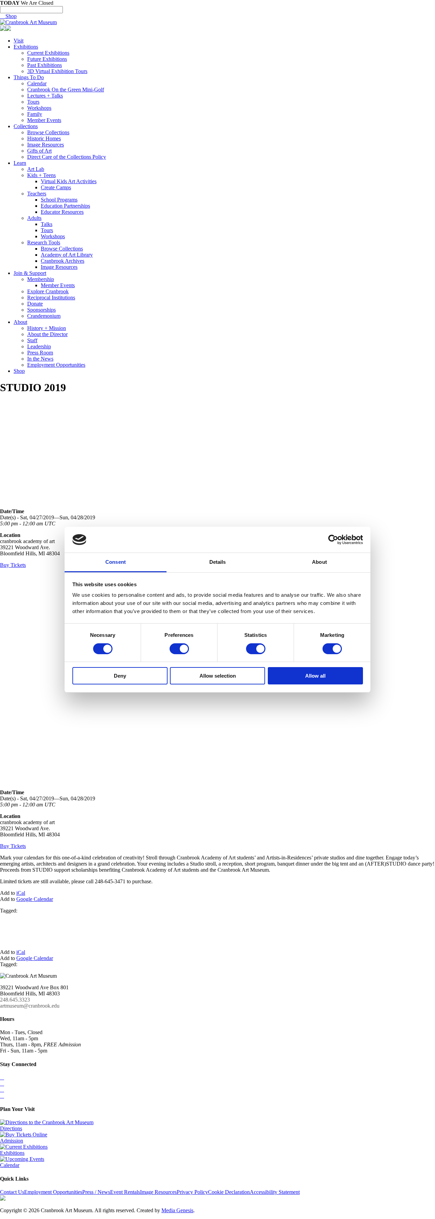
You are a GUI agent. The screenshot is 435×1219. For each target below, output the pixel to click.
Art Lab (35, 169)
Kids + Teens (41, 175)
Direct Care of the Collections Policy (66, 157)
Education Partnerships (65, 206)
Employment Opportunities (56, 365)
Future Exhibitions (47, 59)
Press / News (96, 1192)
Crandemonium (43, 316)
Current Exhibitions (48, 53)
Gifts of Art (39, 151)
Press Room (40, 352)
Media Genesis (177, 1210)
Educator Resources (62, 212)
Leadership (39, 346)
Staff (32, 340)
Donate (35, 304)
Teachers (36, 193)
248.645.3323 (15, 1000)
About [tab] (319, 562)
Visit (18, 40)
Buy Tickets (13, 565)
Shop (8, 16)
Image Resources (45, 144)
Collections (26, 126)
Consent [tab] (115, 562)
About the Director (47, 334)
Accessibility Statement (275, 1192)
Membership (40, 279)
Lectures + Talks (45, 96)
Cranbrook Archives (62, 261)
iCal (20, 893)
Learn (20, 163)
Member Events (44, 120)
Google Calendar (34, 899)
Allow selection (217, 676)
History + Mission (46, 328)
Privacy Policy (192, 1192)
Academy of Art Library (67, 255)
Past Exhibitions (44, 65)
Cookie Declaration (229, 1192)
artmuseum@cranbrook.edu (29, 1006)
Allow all (315, 676)
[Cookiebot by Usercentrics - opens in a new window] (333, 540)
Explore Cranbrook (48, 291)
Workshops (39, 108)
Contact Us (12, 1192)
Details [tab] (217, 562)
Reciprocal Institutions (51, 297)
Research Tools (43, 242)
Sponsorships (41, 310)
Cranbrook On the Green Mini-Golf (65, 89)
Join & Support (30, 273)
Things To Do (29, 77)
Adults (34, 218)
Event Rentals (125, 1192)
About (20, 322)
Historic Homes (44, 138)
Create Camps (56, 187)
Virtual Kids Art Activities (69, 181)
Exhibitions (26, 47)
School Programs (59, 200)
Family (34, 114)
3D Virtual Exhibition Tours (57, 71)
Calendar (37, 83)
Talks (46, 224)
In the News (40, 359)
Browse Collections (48, 132)
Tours (33, 102)
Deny (120, 676)
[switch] (179, 648)
